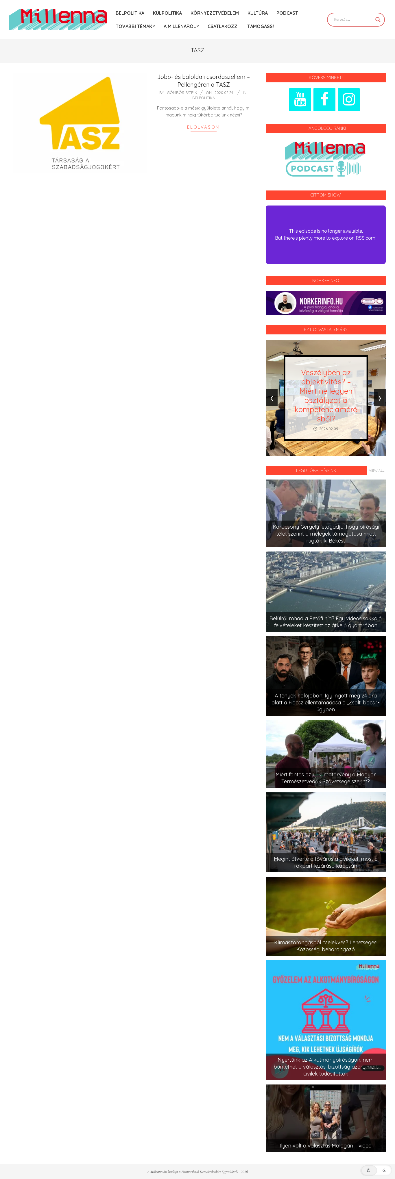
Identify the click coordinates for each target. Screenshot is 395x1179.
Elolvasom (203, 127)
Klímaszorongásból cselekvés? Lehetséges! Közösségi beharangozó (325, 946)
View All (376, 470)
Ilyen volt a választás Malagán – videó (326, 1145)
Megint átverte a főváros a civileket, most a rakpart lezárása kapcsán (326, 862)
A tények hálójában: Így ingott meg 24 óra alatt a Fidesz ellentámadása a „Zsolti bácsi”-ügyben (326, 702)
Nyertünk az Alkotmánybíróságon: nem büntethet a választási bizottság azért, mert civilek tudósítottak (326, 1066)
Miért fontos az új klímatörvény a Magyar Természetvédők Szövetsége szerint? (326, 778)
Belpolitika (203, 97)
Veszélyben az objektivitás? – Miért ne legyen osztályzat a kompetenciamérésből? (326, 395)
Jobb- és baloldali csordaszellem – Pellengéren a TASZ (203, 80)
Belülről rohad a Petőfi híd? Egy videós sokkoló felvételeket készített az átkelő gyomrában (326, 622)
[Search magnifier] (378, 20)
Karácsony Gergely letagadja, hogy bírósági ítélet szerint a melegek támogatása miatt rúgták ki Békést (326, 533)
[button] (376, 1170)
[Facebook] (324, 99)
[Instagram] (349, 99)
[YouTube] (300, 99)
